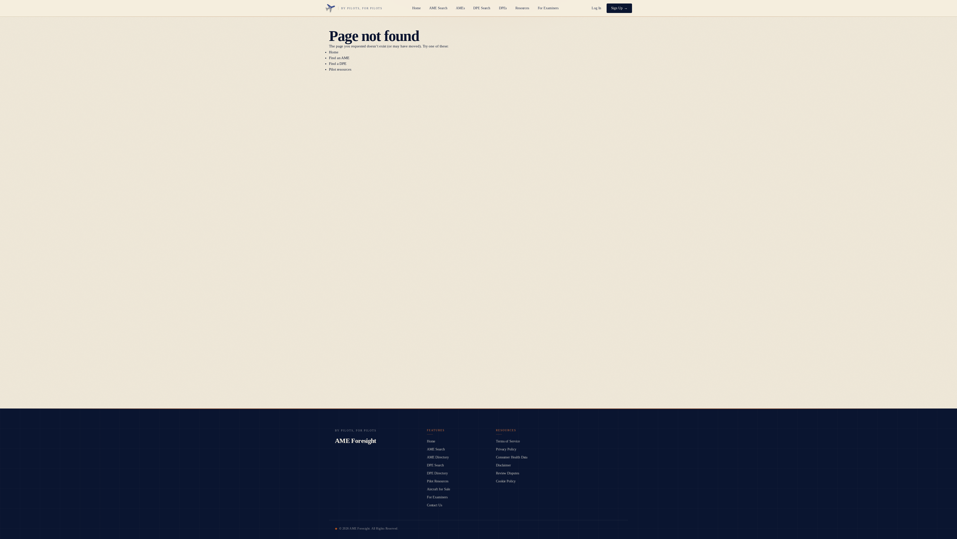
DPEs (503, 8)
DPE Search (481, 8)
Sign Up (617, 8)
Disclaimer (503, 465)
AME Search (438, 8)
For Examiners (548, 8)
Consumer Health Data (512, 457)
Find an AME (339, 58)
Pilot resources (340, 69)
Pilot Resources (437, 481)
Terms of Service (508, 441)
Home (416, 8)
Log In (596, 8)
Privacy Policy (506, 449)
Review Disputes (507, 473)
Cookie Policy (506, 481)
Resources (522, 8)
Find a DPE (337, 64)
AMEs (460, 8)
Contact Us (434, 505)
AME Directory (438, 457)
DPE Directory (437, 473)
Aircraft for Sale (438, 489)
